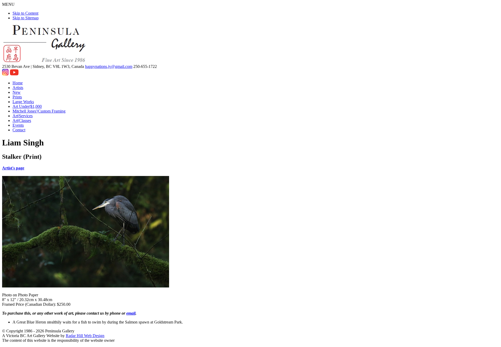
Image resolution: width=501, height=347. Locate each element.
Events (18, 125)
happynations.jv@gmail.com (108, 66)
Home (18, 83)
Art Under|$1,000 (27, 106)
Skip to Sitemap (26, 18)
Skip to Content (25, 13)
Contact (19, 130)
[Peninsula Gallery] (45, 62)
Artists (18, 87)
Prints (17, 97)
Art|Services (23, 116)
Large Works (23, 101)
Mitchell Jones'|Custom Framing (39, 111)
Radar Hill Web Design (85, 335)
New (17, 92)
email (130, 313)
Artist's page (13, 168)
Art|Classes (22, 120)
